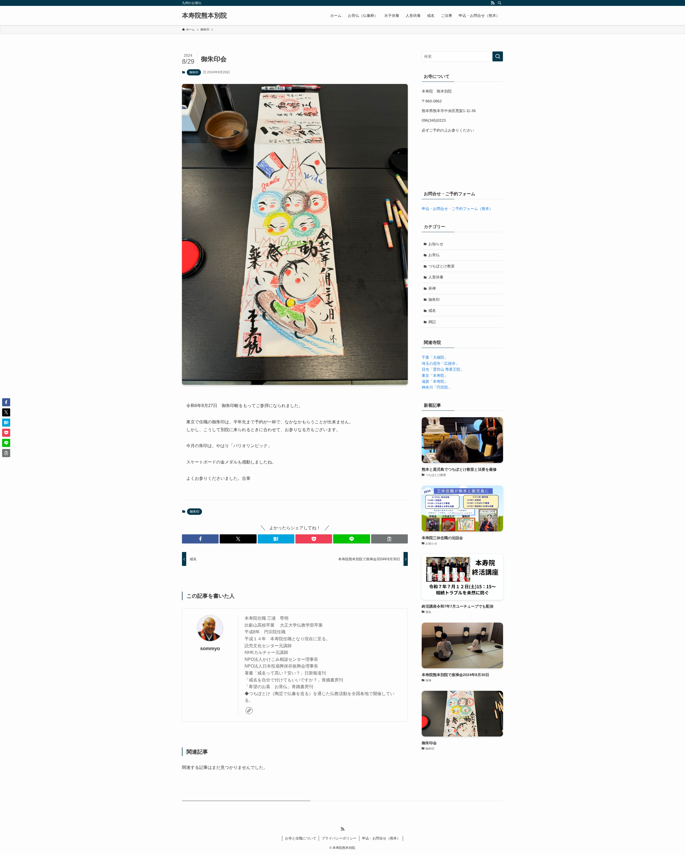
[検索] (499, 3)
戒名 (432, 310)
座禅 (432, 288)
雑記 (432, 322)
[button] (200, 538)
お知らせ (435, 244)
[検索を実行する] (497, 56)
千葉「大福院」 (435, 357)
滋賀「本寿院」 (435, 381)
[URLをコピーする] (389, 538)
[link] (249, 710)
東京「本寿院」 (435, 375)
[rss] (492, 3)
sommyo (210, 648)
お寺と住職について (300, 838)
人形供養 (435, 277)
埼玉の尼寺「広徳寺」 (440, 363)
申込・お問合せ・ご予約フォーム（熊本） (457, 208)
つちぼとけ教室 (441, 266)
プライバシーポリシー (339, 838)
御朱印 (193, 72)
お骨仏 (434, 255)
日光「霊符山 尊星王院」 (443, 369)
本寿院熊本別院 (204, 15)
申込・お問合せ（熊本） (381, 838)
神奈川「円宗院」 (437, 387)
